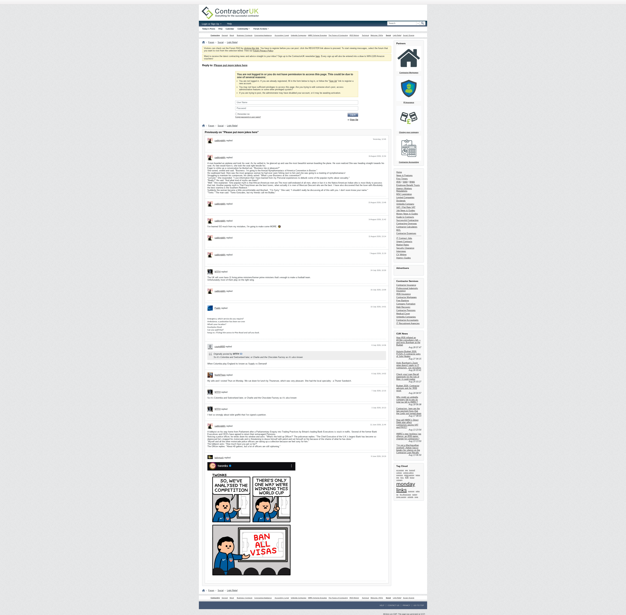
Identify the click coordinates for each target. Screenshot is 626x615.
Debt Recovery (403, 307)
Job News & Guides (405, 210)
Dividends (401, 201)
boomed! (412, 470)
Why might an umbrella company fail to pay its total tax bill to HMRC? (407, 399)
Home (399, 172)
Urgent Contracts (404, 241)
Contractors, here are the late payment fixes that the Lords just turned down (408, 411)
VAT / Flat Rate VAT (405, 207)
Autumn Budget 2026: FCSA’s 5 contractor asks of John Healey (408, 354)
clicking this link (251, 48)
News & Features (404, 175)
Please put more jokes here (230, 65)
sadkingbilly (220, 140)
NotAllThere (220, 375)
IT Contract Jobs (404, 238)
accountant (400, 470)
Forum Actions (260, 29)
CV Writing (401, 254)
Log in (353, 115)
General (225, 35)
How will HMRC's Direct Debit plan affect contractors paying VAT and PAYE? (407, 424)
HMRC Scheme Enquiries (317, 35)
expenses (399, 475)
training (414, 494)
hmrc (402, 477)
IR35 (398, 182)
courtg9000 (220, 346)
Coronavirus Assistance (263, 35)
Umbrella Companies (298, 35)
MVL (398, 230)
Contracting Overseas (406, 223)
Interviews (401, 251)
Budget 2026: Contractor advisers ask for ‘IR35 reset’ (407, 388)
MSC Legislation (404, 194)
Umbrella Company (405, 204)
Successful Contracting (407, 220)
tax (397, 494)
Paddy (218, 308)
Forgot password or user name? (248, 117)
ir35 (407, 477)
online (418, 491)
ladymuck (219, 457)
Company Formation (405, 304)
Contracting (215, 35)
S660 (405, 182)
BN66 (412, 182)
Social (388, 35)
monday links (405, 487)
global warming (409, 475)
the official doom (405, 494)
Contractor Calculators (406, 227)
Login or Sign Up (211, 24)
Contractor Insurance (406, 285)
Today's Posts (208, 29)
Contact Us (393, 605)
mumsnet (411, 491)
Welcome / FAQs (377, 35)
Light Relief (397, 35)
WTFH (218, 271)
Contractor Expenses (406, 233)
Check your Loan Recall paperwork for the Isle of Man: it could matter (407, 376)
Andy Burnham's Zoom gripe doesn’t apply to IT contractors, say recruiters (408, 365)
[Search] (422, 23)
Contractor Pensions (406, 310)
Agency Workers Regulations (404, 189)
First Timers (402, 178)
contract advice (408, 473)
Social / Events (408, 35)
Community (243, 29)
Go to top (419, 605)
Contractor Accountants (407, 320)
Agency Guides (403, 258)
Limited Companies (405, 197)
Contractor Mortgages (406, 297)
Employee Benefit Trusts (408, 185)
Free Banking (402, 300)
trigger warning (401, 497)
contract (399, 473)
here (318, 56)
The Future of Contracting (338, 35)
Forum (211, 42)
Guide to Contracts (405, 217)
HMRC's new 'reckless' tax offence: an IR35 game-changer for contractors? (408, 436)
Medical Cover (403, 313)
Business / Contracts (244, 35)
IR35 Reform (354, 35)
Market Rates (402, 245)
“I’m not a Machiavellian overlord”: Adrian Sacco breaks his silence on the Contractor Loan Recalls (408, 449)
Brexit (232, 35)
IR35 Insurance (403, 294)
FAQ (220, 29)
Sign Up (333, 81)
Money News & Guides (407, 214)
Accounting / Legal (282, 35)
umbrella (410, 497)
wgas (416, 497)
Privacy (406, 605)
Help (229, 23)
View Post (241, 354)
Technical (365, 35)
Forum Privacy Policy (263, 50)
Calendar (230, 29)
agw (406, 470)
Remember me (244, 114)
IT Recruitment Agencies (408, 323)
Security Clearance (405, 248)
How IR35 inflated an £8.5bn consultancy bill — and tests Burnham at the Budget (408, 341)
